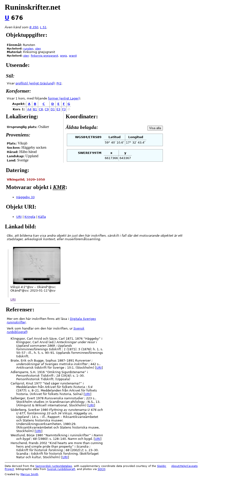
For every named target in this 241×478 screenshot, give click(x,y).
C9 (47, 109)
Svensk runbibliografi (61, 469)
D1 (53, 109)
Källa (42, 216)
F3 (64, 109)
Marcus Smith (29, 474)
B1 (35, 109)
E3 (58, 109)
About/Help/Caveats (184, 466)
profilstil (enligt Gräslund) (35, 83)
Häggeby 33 (25, 197)
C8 (41, 109)
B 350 (33, 27)
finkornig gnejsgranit (44, 55)
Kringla (29, 216)
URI (19, 216)
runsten (28, 48)
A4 (29, 109)
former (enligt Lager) (64, 98)
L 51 (43, 27)
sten (38, 48)
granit (73, 55)
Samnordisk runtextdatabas (53, 466)
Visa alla (155, 128)
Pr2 (58, 83)
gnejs (63, 55)
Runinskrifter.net (32, 7)
